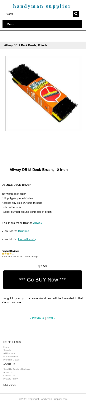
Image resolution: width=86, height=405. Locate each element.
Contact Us (9, 375)
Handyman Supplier (42, 5)
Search (7, 350)
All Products (9, 353)
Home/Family (27, 239)
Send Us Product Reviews (16, 369)
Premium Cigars (11, 359)
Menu (10, 24)
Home (6, 347)
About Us (8, 372)
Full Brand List (10, 356)
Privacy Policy (10, 378)
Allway (37, 223)
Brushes (23, 231)
